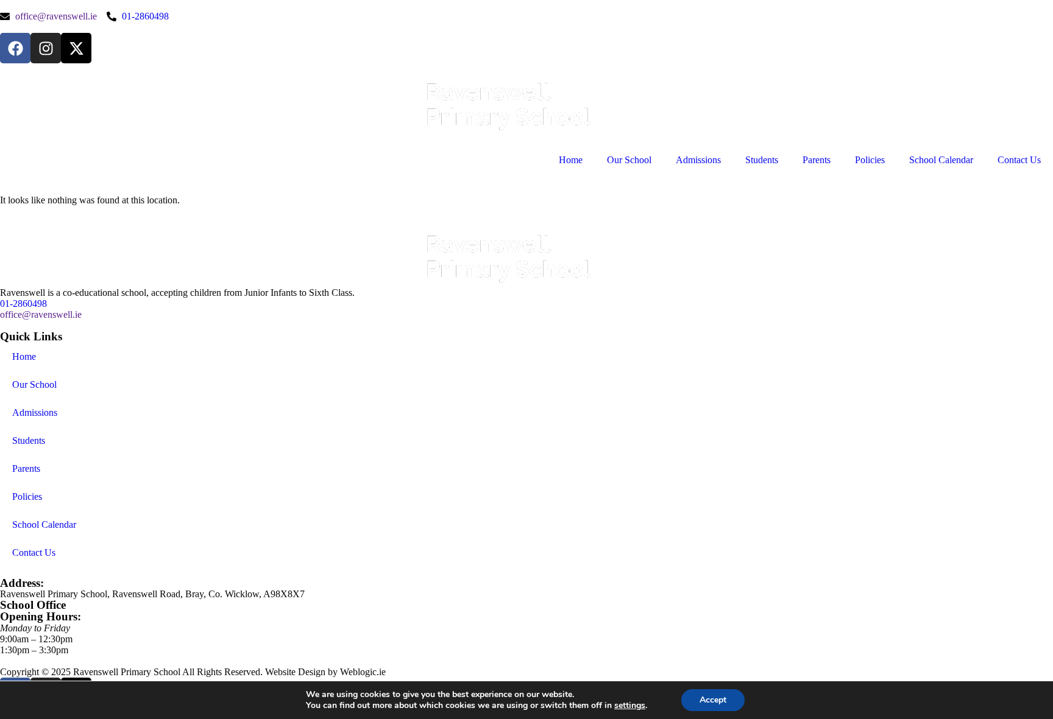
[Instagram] (45, 48)
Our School (629, 160)
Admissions (698, 160)
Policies (870, 160)
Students (761, 160)
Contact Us (1019, 160)
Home (571, 160)
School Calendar (941, 160)
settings (629, 705)
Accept (713, 700)
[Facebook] (15, 48)
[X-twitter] (76, 48)
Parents (817, 160)
